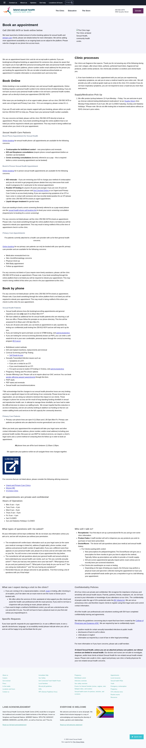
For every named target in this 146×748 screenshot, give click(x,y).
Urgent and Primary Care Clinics (18, 485)
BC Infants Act (119, 600)
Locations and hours (9, 689)
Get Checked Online (41, 190)
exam (48, 591)
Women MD (10, 488)
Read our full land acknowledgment (14, 725)
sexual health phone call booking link (23, 210)
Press (4, 683)
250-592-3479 (120, 10)
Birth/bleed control (80, 678)
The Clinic (60, 11)
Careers (5, 678)
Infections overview (81, 681)
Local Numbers (43, 683)
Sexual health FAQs (117, 681)
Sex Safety (42, 678)
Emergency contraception (118, 686)
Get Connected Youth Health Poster (50, 681)
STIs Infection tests (117, 692)
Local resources (115, 678)
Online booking (8, 141)
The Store (86, 11)
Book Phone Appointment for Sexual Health (20, 136)
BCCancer (17, 341)
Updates (33, 3)
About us (23, 3)
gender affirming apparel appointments (20, 377)
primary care (7, 38)
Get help (43, 3)
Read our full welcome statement (71, 725)
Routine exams (115, 694)
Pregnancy (78, 675)
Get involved (6, 681)
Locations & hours (56, 3)
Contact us (13, 3)
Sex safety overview (81, 683)
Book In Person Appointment (20, 166)
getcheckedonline (63, 333)
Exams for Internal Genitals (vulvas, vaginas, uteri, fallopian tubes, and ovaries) (90, 687)
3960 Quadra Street (121, 12)
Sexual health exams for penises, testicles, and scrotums (89, 693)
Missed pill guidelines (45, 686)
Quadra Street (129, 101)
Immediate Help (43, 675)
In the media (6, 686)
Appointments (115, 675)
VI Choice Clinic (12, 491)
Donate (138, 11)
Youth (112, 683)
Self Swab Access (16, 355)
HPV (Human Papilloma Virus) (48, 692)
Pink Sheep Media (78, 742)
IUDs (40, 689)
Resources (114, 697)
